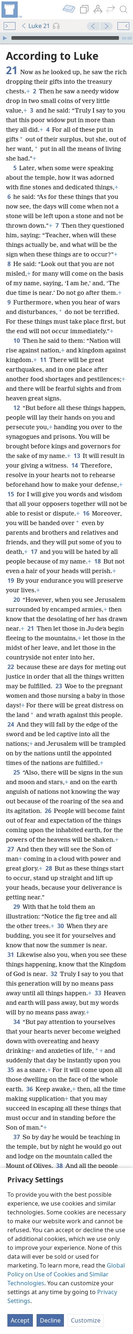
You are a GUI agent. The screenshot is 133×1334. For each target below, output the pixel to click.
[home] (11, 9)
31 (11, 955)
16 (87, 513)
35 (11, 1070)
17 (34, 552)
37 (17, 1137)
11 (44, 360)
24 (11, 724)
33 (98, 993)
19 (11, 580)
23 (59, 686)
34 (17, 1022)
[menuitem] (11, 9)
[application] (66, 38)
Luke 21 (39, 26)
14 (75, 465)
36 (30, 1089)
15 (11, 494)
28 (49, 868)
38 (60, 1166)
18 (98, 561)
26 (48, 811)
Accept (20, 1320)
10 (17, 341)
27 (11, 849)
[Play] (5, 38)
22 (11, 667)
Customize (85, 1320)
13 (77, 456)
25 (17, 772)
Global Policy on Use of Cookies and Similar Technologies (66, 1274)
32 (54, 974)
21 (31, 628)
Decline (50, 1320)
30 (61, 926)
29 (17, 907)
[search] (124, 9)
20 (17, 600)
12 (17, 408)
